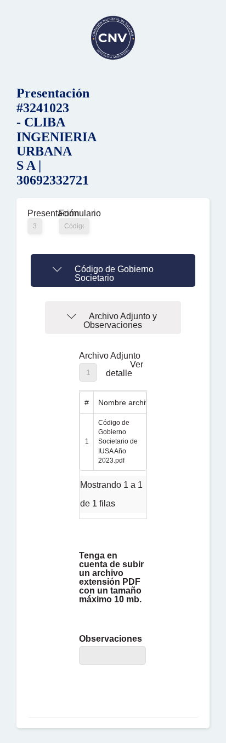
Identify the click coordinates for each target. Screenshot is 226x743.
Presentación (34, 213)
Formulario (74, 213)
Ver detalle (124, 369)
